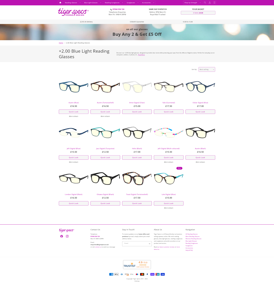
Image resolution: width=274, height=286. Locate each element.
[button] (80, 3)
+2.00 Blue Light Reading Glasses (78, 43)
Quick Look (73, 112)
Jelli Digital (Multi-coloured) (169, 149)
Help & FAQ (189, 250)
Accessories (146, 3)
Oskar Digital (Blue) (200, 103)
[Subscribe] (149, 243)
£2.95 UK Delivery (86, 22)
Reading (71, 3)
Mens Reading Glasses (193, 236)
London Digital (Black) (73, 194)
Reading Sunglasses (192, 243)
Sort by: (194, 69)
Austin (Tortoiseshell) (105, 103)
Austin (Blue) (74, 103)
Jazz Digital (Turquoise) (105, 149)
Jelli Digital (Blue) (73, 149)
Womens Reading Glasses (193, 239)
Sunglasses (131, 3)
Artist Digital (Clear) (137, 103)
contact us (98, 247)
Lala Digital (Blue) (169, 194)
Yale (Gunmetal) (168, 103)
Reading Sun (112, 3)
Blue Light (91, 3)
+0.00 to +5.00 (188, 22)
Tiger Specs (136, 279)
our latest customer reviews (166, 247)
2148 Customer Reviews (142, 267)
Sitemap (137, 281)
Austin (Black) (200, 149)
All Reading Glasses (192, 234)
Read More (141, 55)
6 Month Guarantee (137, 22)
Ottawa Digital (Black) (105, 194)
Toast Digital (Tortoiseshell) (137, 194)
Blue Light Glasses (191, 241)
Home (61, 43)
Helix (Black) (137, 149)
